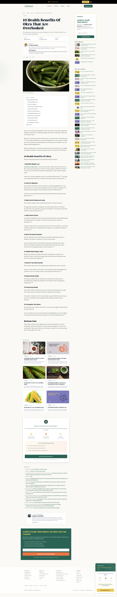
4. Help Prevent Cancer (32, 108)
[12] (61, 271)
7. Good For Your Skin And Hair (33, 115)
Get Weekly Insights (85, 36)
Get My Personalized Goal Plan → (46, 456)
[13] (32, 282)
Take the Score (88, 6)
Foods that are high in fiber (30, 166)
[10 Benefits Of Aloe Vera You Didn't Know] (34, 372)
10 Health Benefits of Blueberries (57, 407)
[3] (60, 176)
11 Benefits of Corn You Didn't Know (34, 407)
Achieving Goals (27, 578)
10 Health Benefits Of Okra (32, 99)
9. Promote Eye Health (32, 120)
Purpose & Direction (59, 575)
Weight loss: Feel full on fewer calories (38, 471)
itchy (43, 265)
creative (35, 144)
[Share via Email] (33, 57)
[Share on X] (30, 57)
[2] (66, 168)
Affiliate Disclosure (89, 590)
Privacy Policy (82, 590)
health (65, 148)
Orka (31, 476)
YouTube (41, 585)
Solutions (62, 6)
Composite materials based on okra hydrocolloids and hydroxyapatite (47, 507)
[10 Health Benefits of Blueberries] (58, 397)
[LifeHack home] (28, 6)
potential (53, 313)
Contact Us (78, 573)
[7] (42, 210)
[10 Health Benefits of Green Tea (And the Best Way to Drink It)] (58, 372)
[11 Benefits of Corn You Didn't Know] (34, 397)
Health (32, 12)
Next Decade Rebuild (60, 578)
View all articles (35, 522)
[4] (65, 178)
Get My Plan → (85, 1)
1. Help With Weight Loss (32, 102)
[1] (24, 140)
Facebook (26, 585)
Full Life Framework (27, 575)
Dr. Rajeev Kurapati (43, 39)
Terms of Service (76, 590)
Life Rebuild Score (27, 573)
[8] (31, 221)
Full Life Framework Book (43, 573)
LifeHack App (41, 572)
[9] (30, 229)
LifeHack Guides (27, 572)
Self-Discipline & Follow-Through (62, 573)
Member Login (78, 580)
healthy (56, 186)
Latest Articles (79, 575)
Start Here (49, 6)
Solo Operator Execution (60, 580)
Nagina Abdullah (27, 39)
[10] (53, 246)
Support (77, 582)
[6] (31, 195)
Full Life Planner (42, 575)
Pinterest (35, 585)
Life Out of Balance (59, 577)
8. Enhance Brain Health (32, 117)
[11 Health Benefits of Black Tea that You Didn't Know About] (34, 348)
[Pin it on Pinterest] (27, 57)
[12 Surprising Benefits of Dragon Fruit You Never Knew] (58, 348)
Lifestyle (27, 12)
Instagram (31, 585)
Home (24, 12)
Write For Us (78, 578)
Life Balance (26, 577)
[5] (61, 189)
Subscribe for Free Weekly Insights (46, 554)
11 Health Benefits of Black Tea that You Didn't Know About (34, 359)
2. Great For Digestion (32, 104)
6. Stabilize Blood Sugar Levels (34, 113)
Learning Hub (41, 577)
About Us (78, 572)
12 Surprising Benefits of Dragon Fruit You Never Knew (57, 359)
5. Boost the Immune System (33, 111)
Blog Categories (79, 577)
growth (40, 228)
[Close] (91, 2)
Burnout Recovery (59, 572)
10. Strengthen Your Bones (33, 122)
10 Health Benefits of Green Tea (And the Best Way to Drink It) (57, 383)
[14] (64, 314)
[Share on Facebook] (24, 57)
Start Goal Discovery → (105, 590)
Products (56, 6)
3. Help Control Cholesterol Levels (34, 106)
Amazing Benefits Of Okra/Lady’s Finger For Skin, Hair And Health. (46, 502)
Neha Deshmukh (31, 92)
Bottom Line (29, 124)
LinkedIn (45, 585)
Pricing (68, 6)
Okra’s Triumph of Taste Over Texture (39, 469)
